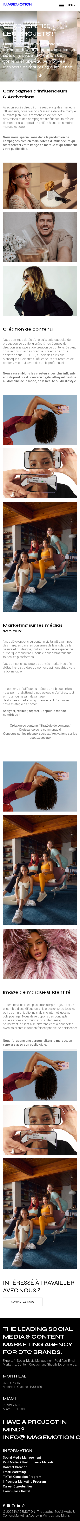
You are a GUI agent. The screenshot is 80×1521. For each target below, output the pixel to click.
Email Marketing (14, 1472)
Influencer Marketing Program (24, 1481)
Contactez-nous (22, 1301)
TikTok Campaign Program (22, 1477)
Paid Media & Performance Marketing (30, 1462)
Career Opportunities (18, 1486)
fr (70, 5)
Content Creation (15, 1467)
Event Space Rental (16, 1491)
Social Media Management (22, 1457)
